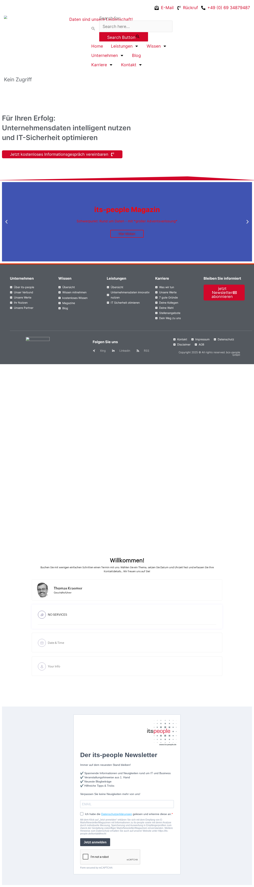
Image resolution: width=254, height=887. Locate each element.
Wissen (154, 46)
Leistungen (122, 46)
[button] (93, 29)
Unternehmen (104, 55)
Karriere (99, 64)
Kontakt (128, 64)
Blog (136, 55)
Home (97, 46)
